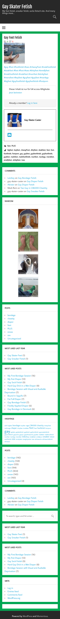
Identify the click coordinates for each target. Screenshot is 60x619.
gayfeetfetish (36, 153)
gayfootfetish (47, 153)
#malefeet (23, 74)
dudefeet (42, 150)
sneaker (46, 436)
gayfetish (27, 432)
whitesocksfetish (47, 439)
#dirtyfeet (34, 70)
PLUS (14, 145)
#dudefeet (8, 70)
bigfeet (10, 150)
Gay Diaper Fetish (35, 181)
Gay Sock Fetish (15, 382)
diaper (10, 321)
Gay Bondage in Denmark (19, 409)
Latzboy (11, 177)
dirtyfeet (34, 150)
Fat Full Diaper (14, 399)
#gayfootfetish (18, 81)
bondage (11, 315)
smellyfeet (8, 160)
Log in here (32, 103)
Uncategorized (14, 338)
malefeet (14, 156)
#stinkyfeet (43, 74)
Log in (10, 588)
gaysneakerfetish (44, 432)
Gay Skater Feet (15, 355)
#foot (21, 70)
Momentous (42, 616)
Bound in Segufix (15, 395)
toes (23, 160)
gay (21, 153)
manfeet (34, 156)
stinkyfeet (17, 160)
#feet (11, 67)
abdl (5, 426)
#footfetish (19, 67)
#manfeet (32, 74)
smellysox (39, 437)
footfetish (7, 153)
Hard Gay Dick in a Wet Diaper (22, 385)
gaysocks (16, 435)
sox (9, 335)
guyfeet (7, 156)
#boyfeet (18, 77)
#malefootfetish (49, 67)
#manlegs (44, 77)
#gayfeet (35, 77)
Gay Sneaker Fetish (35, 191)
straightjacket (27, 439)
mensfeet (50, 156)
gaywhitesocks (28, 435)
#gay (6, 67)
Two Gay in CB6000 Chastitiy (34, 187)
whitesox (7, 442)
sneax (10, 331)
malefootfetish (24, 156)
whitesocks (38, 439)
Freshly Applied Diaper (18, 405)
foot (52, 150)
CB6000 (33, 425)
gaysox (21, 435)
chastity (11, 318)
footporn (15, 153)
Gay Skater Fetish (17, 6)
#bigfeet (7, 81)
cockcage (7, 428)
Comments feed (15, 594)
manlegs (42, 156)
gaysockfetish (8, 435)
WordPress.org (14, 598)
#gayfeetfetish (32, 81)
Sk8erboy (25, 437)
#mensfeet (9, 77)
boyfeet (17, 150)
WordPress (27, 616)
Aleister (11, 184)
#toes (26, 67)
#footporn (43, 81)
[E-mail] (9, 135)
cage (27, 425)
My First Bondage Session (19, 375)
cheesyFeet (25, 150)
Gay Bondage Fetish (27, 177)
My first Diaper (14, 379)
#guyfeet (27, 77)
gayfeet (27, 153)
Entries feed (13, 591)
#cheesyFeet (35, 67)
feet (9, 145)
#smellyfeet (44, 70)
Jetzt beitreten (15, 92)
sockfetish (7, 439)
